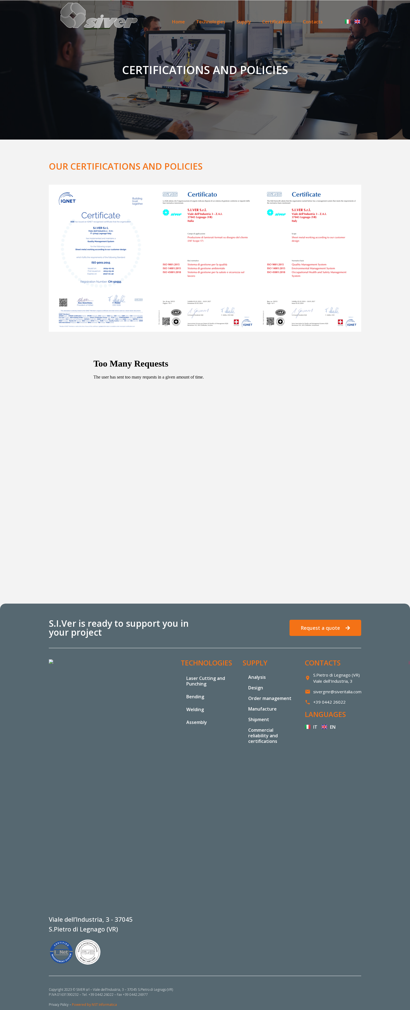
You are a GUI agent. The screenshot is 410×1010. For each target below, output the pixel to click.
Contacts (313, 22)
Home (178, 22)
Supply (244, 22)
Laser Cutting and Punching (205, 681)
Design (255, 688)
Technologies (210, 22)
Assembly (196, 722)
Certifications (277, 22)
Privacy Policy (59, 1004)
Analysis (257, 677)
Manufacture (262, 709)
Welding (195, 709)
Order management (269, 698)
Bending (195, 697)
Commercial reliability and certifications (263, 735)
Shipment (258, 719)
